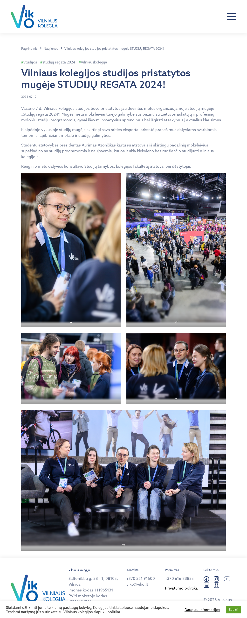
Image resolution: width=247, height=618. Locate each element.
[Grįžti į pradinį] (34, 16)
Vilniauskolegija (94, 62)
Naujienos (51, 48)
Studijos (30, 62)
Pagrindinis (29, 48)
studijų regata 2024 (58, 62)
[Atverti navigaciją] (231, 17)
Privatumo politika (181, 588)
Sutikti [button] (233, 609)
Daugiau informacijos (202, 610)
